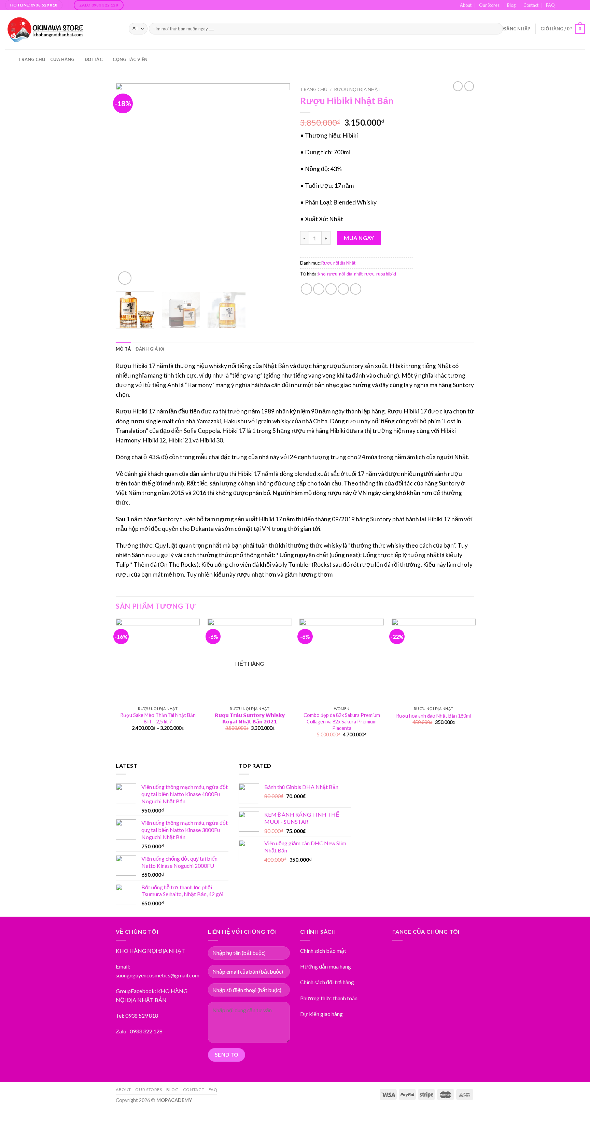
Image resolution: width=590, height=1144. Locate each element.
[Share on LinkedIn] (355, 289)
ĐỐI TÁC (94, 59)
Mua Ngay (359, 238)
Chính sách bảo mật (323, 950)
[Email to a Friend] (331, 289)
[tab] (123, 349)
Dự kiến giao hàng (321, 1014)
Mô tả (123, 349)
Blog (511, 5)
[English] (532, 58)
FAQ (550, 5)
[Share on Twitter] (318, 289)
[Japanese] (538, 58)
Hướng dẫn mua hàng (325, 966)
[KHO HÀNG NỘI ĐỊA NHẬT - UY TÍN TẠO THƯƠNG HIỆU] (61, 30)
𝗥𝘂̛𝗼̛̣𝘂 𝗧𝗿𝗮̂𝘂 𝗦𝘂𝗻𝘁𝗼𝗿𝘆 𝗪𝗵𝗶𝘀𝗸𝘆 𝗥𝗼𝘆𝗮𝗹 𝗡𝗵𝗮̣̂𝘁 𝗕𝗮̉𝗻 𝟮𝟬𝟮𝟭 (250, 718)
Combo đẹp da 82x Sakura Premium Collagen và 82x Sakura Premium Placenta (342, 721)
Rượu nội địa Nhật (357, 89)
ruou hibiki (386, 274)
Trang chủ (31, 59)
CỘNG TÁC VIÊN (130, 59)
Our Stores (489, 5)
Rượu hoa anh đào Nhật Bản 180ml (433, 716)
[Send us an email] (575, 5)
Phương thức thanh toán (328, 998)
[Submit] (496, 28)
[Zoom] (124, 278)
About (466, 5)
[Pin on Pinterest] (343, 289)
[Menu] (9, 59)
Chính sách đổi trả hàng (327, 982)
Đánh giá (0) (150, 349)
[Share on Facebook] (306, 289)
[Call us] (581, 5)
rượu (369, 274)
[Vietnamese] (545, 58)
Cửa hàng (62, 59)
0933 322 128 (146, 1031)
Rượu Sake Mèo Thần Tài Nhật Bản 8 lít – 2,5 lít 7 (158, 718)
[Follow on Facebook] (562, 5)
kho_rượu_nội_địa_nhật (340, 274)
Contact (530, 5)
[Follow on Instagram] (568, 5)
